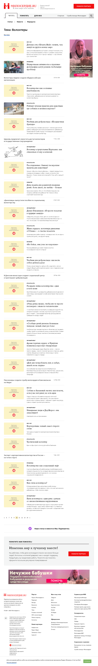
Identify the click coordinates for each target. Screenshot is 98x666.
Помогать (24, 16)
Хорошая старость (79, 624)
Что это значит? (12, 662)
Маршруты (31, 22)
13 (24, 518)
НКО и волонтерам (37, 615)
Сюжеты (34, 607)
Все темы (7, 35)
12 (22, 518)
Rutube (53, 610)
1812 (75, 619)
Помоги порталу (84, 6)
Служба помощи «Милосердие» (76, 16)
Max (52, 615)
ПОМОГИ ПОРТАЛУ (78, 554)
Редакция (34, 600)
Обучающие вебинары (80, 597)
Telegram (53, 597)
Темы (33, 610)
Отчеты (53, 629)
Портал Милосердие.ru (38, 597)
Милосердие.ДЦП (79, 633)
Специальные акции (79, 616)
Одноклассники (55, 605)
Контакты (34, 620)
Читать (11, 15)
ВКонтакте (54, 602)
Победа (76, 621)
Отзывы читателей (37, 612)
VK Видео (53, 612)
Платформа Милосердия (81, 604)
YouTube (53, 607)
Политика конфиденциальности (60, 627)
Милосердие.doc (78, 631)
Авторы (34, 602)
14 (27, 518)
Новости (20, 22)
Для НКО (38, 16)
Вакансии (34, 605)
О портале (61, 16)
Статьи (10, 22)
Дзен (52, 600)
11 (19, 518)
